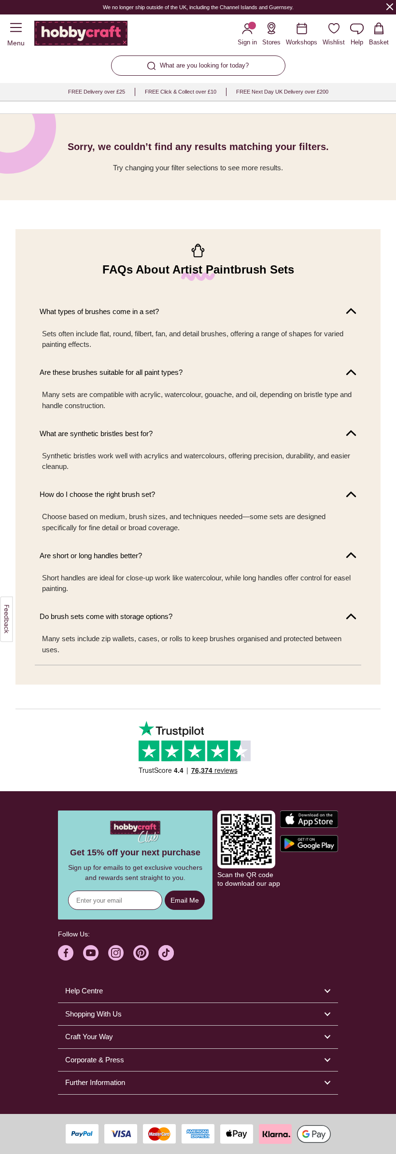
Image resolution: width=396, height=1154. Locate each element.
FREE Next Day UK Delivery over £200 (282, 92)
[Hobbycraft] (80, 35)
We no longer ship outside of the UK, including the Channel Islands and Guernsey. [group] (198, 7)
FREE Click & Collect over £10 (180, 92)
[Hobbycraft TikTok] (166, 953)
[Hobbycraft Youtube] (91, 953)
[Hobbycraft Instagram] (116, 953)
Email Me (184, 900)
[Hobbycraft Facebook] (65, 953)
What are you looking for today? (204, 65)
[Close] (390, 6)
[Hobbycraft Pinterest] (141, 953)
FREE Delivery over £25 (96, 92)
